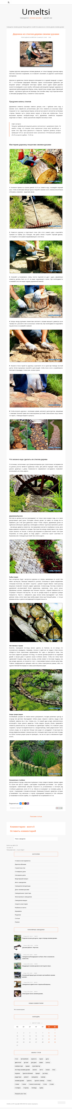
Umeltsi (36, 11)
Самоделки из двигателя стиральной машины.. (36, 984)
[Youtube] (59, 2)
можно (35, 1070)
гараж (41, 1059)
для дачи (33, 1062)
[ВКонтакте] (55, 2)
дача (47, 1059)
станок (24, 1084)
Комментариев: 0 (16, 808)
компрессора (19, 1066)
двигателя (18, 1062)
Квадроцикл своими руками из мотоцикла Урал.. (36, 966)
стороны (26, 1088)
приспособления (28, 1073)
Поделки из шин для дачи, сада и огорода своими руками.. (39, 938)
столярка (17, 1088)
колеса (48, 1062)
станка (49, 1080)
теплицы (34, 1088)
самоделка (34, 1077)
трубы (41, 1088)
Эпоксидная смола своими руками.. (32, 993)
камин (41, 1062)
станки (17, 1084)
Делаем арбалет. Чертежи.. (30, 947)
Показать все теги (20, 1093)
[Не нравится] (57, 808)
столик (52, 1084)
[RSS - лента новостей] (61, 2)
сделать (29, 1080)
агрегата (33, 1059)
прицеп (38, 1073)
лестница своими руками (22, 1070)
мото (41, 1070)
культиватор (36, 1066)
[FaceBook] (57, 2)
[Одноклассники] (23, 803)
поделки (17, 1073)
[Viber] (28, 803)
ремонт (26, 1077)
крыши (28, 1066)
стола (45, 1084)
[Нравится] (61, 808)
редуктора (18, 1077)
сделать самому (39, 1080)
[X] (25, 803)
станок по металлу (34, 1084)
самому (43, 1077)
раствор (45, 1073)
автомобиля (24, 1059)
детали (26, 1062)
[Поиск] (64, 2)
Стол (16, 1059)
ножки (48, 1070)
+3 (59, 808)
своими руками (19, 1080)
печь (53, 1070)
